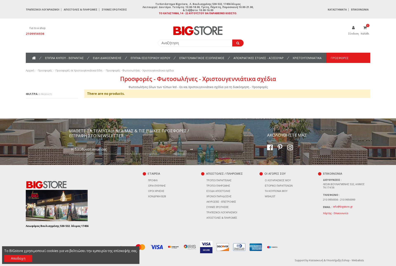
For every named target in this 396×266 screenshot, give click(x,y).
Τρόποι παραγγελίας (219, 180)
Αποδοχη (18, 258)
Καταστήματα (337, 9)
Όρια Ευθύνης (157, 185)
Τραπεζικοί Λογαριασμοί (42, 9)
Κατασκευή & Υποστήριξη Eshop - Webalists (336, 260)
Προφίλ (153, 180)
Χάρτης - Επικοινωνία (335, 213)
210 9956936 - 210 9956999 (339, 199)
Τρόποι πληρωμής (218, 185)
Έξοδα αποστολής (218, 191)
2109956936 (35, 33)
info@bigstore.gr (343, 206)
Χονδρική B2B (157, 196)
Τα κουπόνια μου (276, 191)
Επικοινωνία (360, 9)
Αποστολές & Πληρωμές (80, 9)
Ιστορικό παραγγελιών (279, 185)
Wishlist (270, 196)
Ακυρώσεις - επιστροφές (221, 201)
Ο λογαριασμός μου (278, 180)
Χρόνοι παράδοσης (219, 196)
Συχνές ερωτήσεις (114, 9)
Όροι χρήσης (156, 191)
